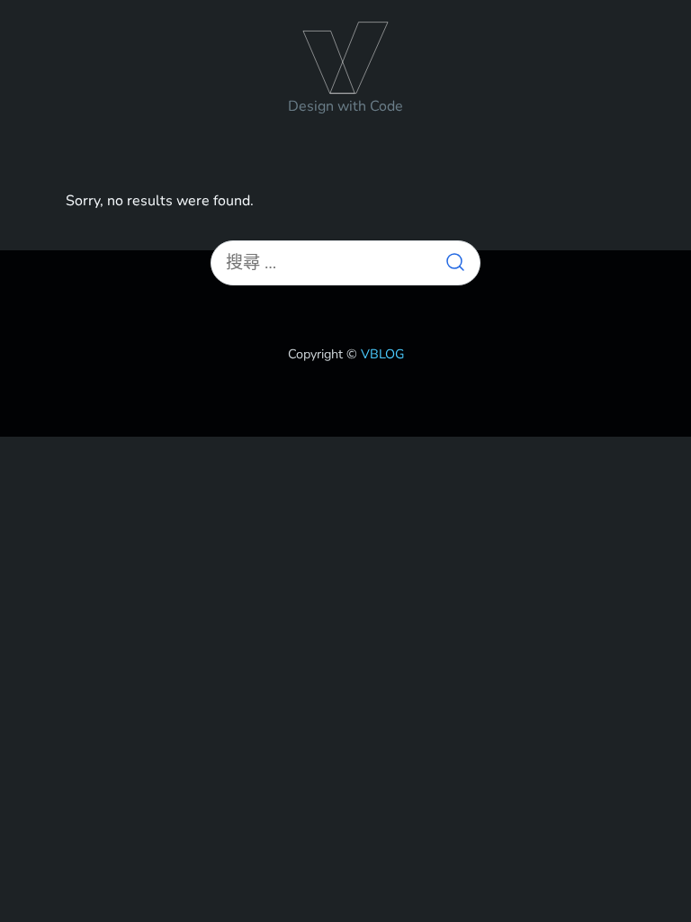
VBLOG (345, 54)
